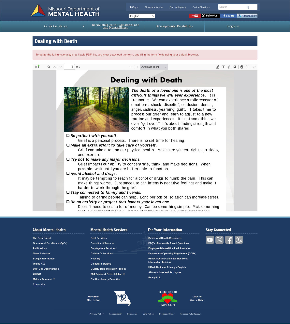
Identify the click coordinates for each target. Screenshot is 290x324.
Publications (40, 248)
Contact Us (39, 284)
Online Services (201, 7)
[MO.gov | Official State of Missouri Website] (122, 298)
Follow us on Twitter (210, 16)
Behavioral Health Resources (164, 238)
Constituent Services (102, 243)
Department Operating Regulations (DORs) (172, 253)
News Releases (42, 253)
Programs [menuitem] (232, 26)
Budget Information (43, 258)
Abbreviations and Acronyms (164, 272)
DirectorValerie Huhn (197, 298)
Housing (95, 258)
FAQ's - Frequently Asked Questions (168, 243)
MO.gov (134, 7)
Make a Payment (42, 279)
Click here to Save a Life (167, 298)
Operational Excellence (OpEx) (50, 243)
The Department (42, 238)
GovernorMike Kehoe (93, 298)
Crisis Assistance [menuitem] (48, 28)
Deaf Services (99, 238)
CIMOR (37, 274)
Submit (248, 7)
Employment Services (103, 248)
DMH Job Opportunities (46, 269)
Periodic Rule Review (190, 314)
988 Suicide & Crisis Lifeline (106, 274)
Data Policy (148, 314)
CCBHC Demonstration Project (108, 269)
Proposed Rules (167, 314)
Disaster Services (101, 263)
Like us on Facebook (228, 16)
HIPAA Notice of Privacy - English (167, 267)
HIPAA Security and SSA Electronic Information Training (168, 260)
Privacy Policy (97, 314)
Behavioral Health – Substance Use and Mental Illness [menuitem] (115, 26)
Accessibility (247, 16)
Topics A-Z (39, 263)
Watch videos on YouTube (195, 16)
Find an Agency (177, 7)
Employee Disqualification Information (169, 248)
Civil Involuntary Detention (105, 279)
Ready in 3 (154, 277)
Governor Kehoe (154, 7)
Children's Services (102, 253)
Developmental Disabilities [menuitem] (174, 26)
